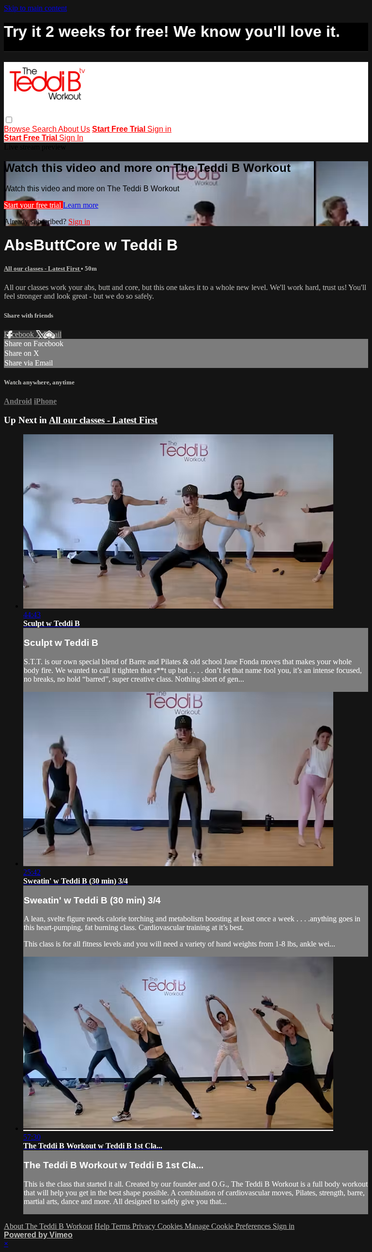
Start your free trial (33, 205)
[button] (9, 120)
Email (53, 334)
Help (102, 1226)
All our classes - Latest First (42, 268)
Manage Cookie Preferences (229, 1226)
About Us (74, 129)
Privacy (144, 1226)
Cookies (171, 1226)
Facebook (20, 334)
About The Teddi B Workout (48, 1226)
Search (45, 129)
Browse (18, 129)
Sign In (71, 138)
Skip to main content (35, 8)
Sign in (159, 129)
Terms (121, 1226)
